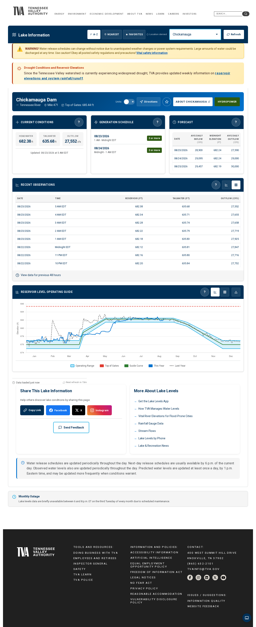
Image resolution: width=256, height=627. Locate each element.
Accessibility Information (154, 552)
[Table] (224, 292)
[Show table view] (236, 184)
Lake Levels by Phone (151, 438)
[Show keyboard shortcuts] (246, 617)
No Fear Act (141, 582)
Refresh (236, 34)
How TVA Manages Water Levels (158, 408)
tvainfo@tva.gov (203, 569)
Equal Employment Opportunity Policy (148, 565)
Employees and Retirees (95, 558)
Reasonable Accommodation (156, 593)
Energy (59, 14)
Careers (173, 14)
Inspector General (90, 563)
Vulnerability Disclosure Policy (153, 601)
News (149, 14)
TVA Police (83, 579)
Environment (77, 14)
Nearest (113, 34)
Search (245, 13)
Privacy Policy (144, 588)
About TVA (134, 14)
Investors (190, 14)
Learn (160, 14)
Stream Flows (147, 430)
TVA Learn (82, 574)
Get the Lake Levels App (153, 401)
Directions (150, 101)
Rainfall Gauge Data (150, 423)
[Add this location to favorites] (166, 101)
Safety (79, 569)
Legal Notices (143, 577)
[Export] (236, 292)
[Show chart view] (226, 184)
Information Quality (206, 600)
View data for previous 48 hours (41, 275)
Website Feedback (203, 606)
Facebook (60, 410)
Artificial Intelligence (151, 557)
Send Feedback (74, 427)
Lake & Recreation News (153, 445)
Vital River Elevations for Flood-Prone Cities (165, 416)
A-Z (95, 34)
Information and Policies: (154, 546)
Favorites (136, 34)
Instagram (102, 410)
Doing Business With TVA (95, 552)
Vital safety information (152, 52)
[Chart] (215, 292)
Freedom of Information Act (156, 572)
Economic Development (107, 14)
